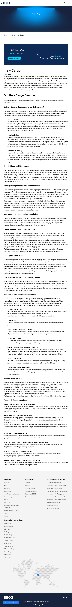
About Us (6, 482)
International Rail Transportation (56, 500)
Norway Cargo (8, 535)
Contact (27, 482)
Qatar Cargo (7, 543)
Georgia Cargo (8, 526)
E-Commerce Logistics (54, 482)
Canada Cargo (8, 540)
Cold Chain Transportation (55, 488)
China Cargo (7, 557)
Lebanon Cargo (8, 546)
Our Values (7, 488)
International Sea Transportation (57, 497)
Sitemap (27, 485)
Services (12, 35)
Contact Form (12, 53)
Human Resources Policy (11, 510)
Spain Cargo (7, 523)
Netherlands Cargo (9, 537)
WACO (6, 500)
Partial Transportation (53, 502)
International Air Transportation (56, 494)
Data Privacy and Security (11, 494)
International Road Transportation (57, 491)
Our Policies (7, 491)
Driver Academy (30, 488)
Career (6, 516)
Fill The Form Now (14, 58)
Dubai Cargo (7, 554)
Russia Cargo (8, 552)
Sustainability (8, 497)
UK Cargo (7, 532)
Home (6, 35)
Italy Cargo (7, 529)
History (6, 485)
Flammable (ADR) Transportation (57, 485)
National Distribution (53, 508)
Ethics (6, 513)
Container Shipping (52, 505)
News (27, 497)
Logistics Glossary (31, 491)
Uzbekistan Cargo (9, 549)
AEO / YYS (7, 502)
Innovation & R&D (30, 494)
